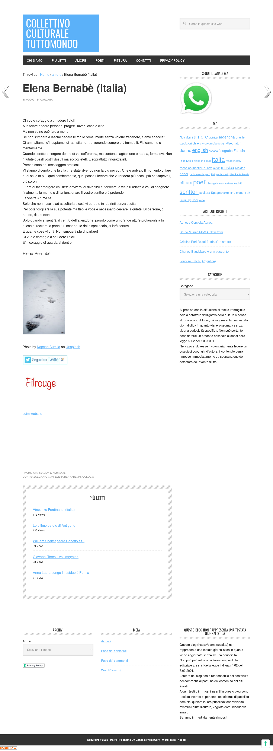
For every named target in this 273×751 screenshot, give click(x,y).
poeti (200, 181)
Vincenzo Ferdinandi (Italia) (54, 509)
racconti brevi (226, 183)
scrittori (189, 191)
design (221, 143)
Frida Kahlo (186, 160)
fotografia (226, 150)
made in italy (233, 161)
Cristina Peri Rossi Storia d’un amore (205, 241)
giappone (199, 160)
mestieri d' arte (202, 168)
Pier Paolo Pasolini (239, 174)
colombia (211, 143)
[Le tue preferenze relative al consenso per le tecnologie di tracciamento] (265, 743)
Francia (239, 150)
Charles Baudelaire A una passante (204, 251)
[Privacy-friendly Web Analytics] (8, 748)
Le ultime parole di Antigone (54, 525)
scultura (204, 192)
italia (218, 159)
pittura (186, 182)
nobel (184, 173)
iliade (208, 160)
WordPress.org (111, 670)
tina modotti (238, 192)
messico (186, 167)
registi (238, 183)
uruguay (185, 200)
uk (248, 192)
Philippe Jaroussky (220, 174)
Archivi (27, 641)
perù (207, 174)
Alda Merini (186, 137)
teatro (225, 193)
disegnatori (233, 143)
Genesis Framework (148, 740)
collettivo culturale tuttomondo (52, 33)
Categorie (186, 285)
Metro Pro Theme (120, 740)
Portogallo (213, 183)
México (240, 167)
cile (202, 143)
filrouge (58, 472)
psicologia (86, 476)
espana (213, 151)
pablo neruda (197, 174)
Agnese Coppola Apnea (196, 222)
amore (46, 472)
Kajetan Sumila (48, 346)
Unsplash (73, 346)
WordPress (169, 740)
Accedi (106, 641)
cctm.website (32, 413)
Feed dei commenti (114, 660)
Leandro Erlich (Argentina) (198, 261)
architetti (213, 137)
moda (216, 168)
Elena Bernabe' (66, 476)
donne (185, 150)
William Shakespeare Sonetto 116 (58, 540)
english (200, 149)
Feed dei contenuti (113, 650)
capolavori (186, 143)
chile (196, 143)
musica (227, 167)
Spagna (216, 192)
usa (195, 199)
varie (202, 200)
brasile (240, 137)
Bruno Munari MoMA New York (201, 232)
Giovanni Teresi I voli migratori (55, 556)
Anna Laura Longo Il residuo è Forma (61, 572)
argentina (227, 137)
